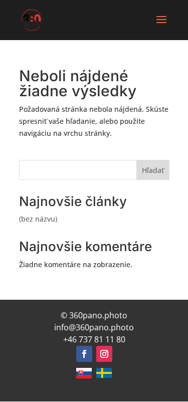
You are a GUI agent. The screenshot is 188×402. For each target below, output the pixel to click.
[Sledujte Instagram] (104, 354)
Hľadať (153, 170)
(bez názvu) (38, 219)
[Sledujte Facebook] (84, 354)
